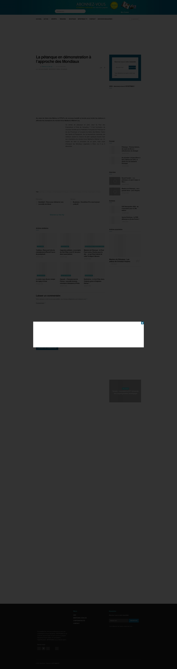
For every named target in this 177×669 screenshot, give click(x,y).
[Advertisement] (88, 334)
